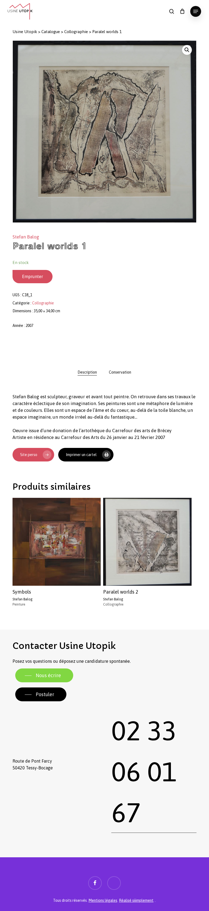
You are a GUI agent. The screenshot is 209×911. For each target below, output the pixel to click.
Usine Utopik (25, 31)
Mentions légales (102, 900)
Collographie (76, 31)
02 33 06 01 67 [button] (144, 771)
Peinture (19, 604)
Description (87, 372)
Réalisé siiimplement (136, 900)
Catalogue (50, 31)
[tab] (87, 372)
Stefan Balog (26, 237)
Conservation (120, 372)
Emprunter (32, 276)
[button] (195, 11)
